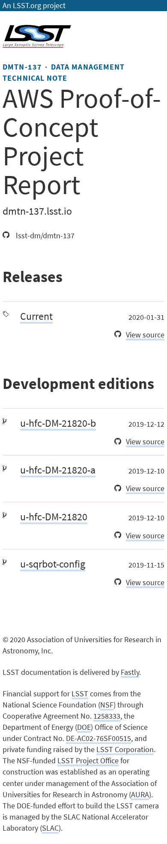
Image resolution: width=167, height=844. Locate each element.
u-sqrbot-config (52, 564)
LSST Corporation (125, 749)
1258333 (106, 716)
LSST (80, 694)
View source (145, 335)
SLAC (50, 828)
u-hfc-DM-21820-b (58, 423)
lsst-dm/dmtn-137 (44, 236)
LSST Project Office (88, 761)
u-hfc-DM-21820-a (57, 470)
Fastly (130, 672)
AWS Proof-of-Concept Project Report (82, 141)
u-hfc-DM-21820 (53, 517)
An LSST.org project (34, 5)
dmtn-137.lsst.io (37, 211)
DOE (84, 727)
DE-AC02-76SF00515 (98, 738)
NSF (106, 705)
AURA (140, 794)
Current (36, 316)
